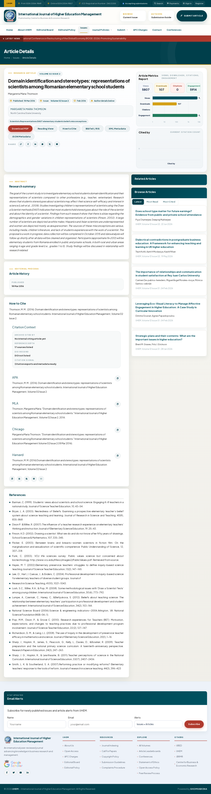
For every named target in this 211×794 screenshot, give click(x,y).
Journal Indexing (110, 745)
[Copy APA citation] (118, 378)
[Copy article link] (21, 144)
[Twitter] (13, 772)
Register (199, 3)
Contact (157, 30)
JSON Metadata (21, 136)
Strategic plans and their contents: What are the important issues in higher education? (165, 337)
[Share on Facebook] (28, 144)
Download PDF (20, 128)
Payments (174, 3)
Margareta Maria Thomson (23, 93)
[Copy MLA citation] (118, 404)
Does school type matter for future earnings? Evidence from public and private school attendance (169, 212)
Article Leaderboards (150, 751)
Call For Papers (109, 751)
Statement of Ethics (149, 762)
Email (71, 717)
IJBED (179, 745)
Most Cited (169, 202)
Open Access (71, 751)
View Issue (46, 136)
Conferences (174, 30)
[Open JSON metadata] (41, 479)
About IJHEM (25, 30)
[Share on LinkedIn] (35, 144)
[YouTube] (20, 772)
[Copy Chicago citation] (118, 430)
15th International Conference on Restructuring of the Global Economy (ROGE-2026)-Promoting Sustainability (67, 38)
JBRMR (179, 756)
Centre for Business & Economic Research (187, 764)
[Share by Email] (57, 144)
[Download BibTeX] (19, 479)
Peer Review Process (149, 773)
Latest (138, 202)
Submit (121, 30)
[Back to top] (202, 787)
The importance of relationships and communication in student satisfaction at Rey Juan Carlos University (168, 273)
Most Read (152, 202)
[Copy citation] (12, 479)
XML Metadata (117, 128)
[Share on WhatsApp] (42, 144)
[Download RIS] (27, 479)
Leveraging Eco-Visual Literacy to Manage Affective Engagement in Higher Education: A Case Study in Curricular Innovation (168, 307)
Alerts (137, 717)
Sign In (188, 3)
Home (9, 30)
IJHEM (179, 751)
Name (10, 717)
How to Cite (69, 128)
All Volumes (144, 745)
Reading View (46, 128)
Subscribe (194, 724)
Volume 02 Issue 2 (50, 74)
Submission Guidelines (113, 762)
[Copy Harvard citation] (118, 456)
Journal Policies (100, 30)
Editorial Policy (66, 30)
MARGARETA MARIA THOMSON (28, 109)
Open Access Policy (149, 767)
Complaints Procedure (113, 767)
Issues (83, 27)
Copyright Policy (110, 756)
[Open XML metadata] (34, 479)
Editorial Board (45, 30)
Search (160, 3)
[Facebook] (7, 772)
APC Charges (140, 30)
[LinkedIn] (27, 772)
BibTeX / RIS (93, 128)
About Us (69, 745)
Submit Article (193, 16)
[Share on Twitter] (50, 144)
